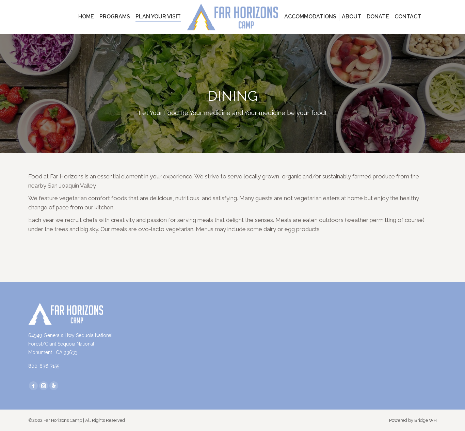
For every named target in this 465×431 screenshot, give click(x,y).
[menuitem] (86, 16)
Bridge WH (425, 420)
